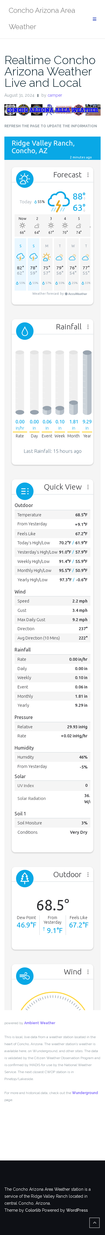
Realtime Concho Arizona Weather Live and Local (50, 71)
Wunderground (85, 1093)
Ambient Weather (39, 1023)
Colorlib (33, 1210)
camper (55, 95)
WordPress (77, 1210)
